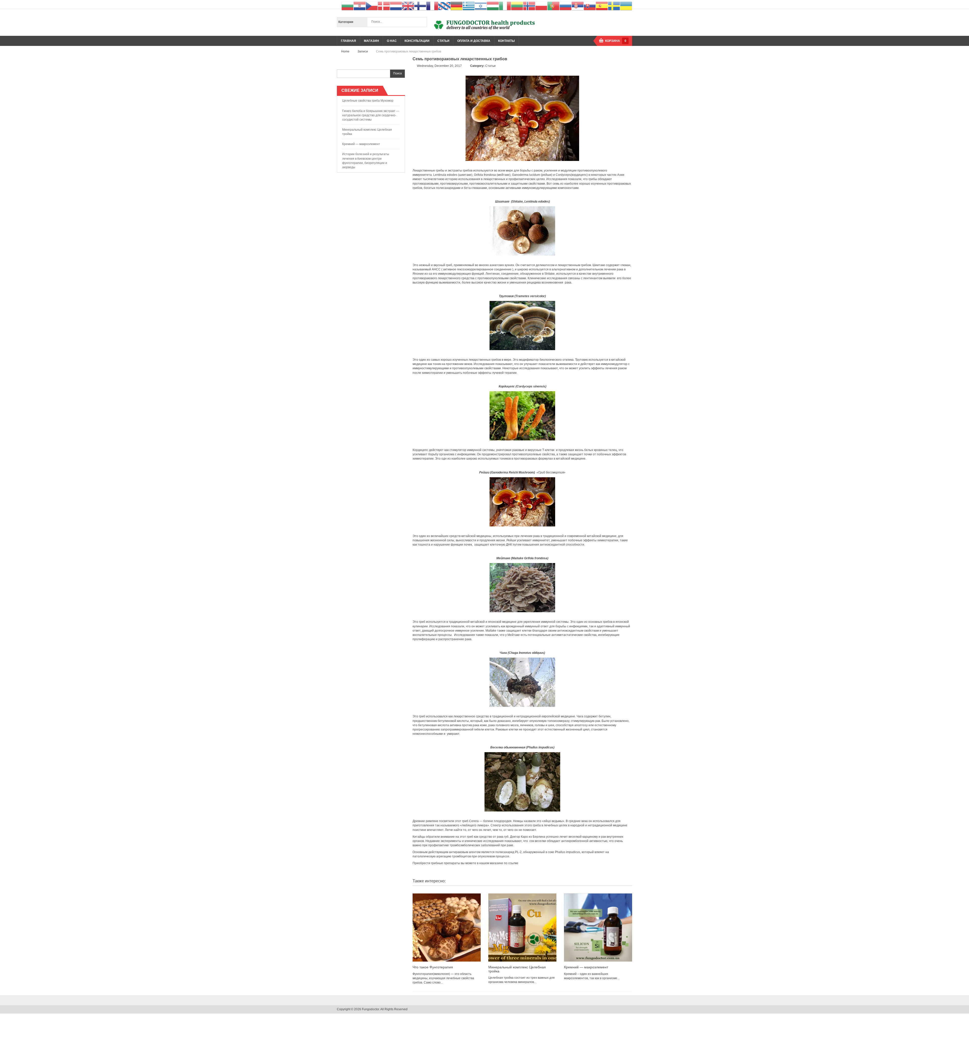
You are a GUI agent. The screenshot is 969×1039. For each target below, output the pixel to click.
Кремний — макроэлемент (361, 144)
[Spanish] (602, 6)
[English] (408, 6)
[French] (432, 6)
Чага (503, 653)
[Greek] (469, 6)
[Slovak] (590, 6)
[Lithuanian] (517, 6)
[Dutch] (396, 6)
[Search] (421, 22)
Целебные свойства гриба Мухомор (367, 100)
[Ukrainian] (626, 6)
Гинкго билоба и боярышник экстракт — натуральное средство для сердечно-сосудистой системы (370, 115)
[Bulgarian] (347, 6)
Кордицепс (507, 386)
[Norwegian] (529, 6)
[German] (456, 6)
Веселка (496, 747)
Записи (363, 51)
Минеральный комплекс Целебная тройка (367, 132)
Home (345, 51)
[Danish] (384, 6)
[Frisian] (444, 6)
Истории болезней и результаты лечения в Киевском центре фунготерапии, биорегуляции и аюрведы (365, 160)
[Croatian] (360, 6)
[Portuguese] (553, 6)
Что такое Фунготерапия (433, 967)
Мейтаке (503, 558)
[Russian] (565, 6)
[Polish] (541, 6)
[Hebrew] (481, 6)
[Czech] (372, 6)
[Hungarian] (493, 6)
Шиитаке (502, 201)
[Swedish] (614, 6)
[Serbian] (578, 6)
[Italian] (505, 6)
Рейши (484, 472)
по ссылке (511, 863)
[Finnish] (420, 6)
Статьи (490, 66)
